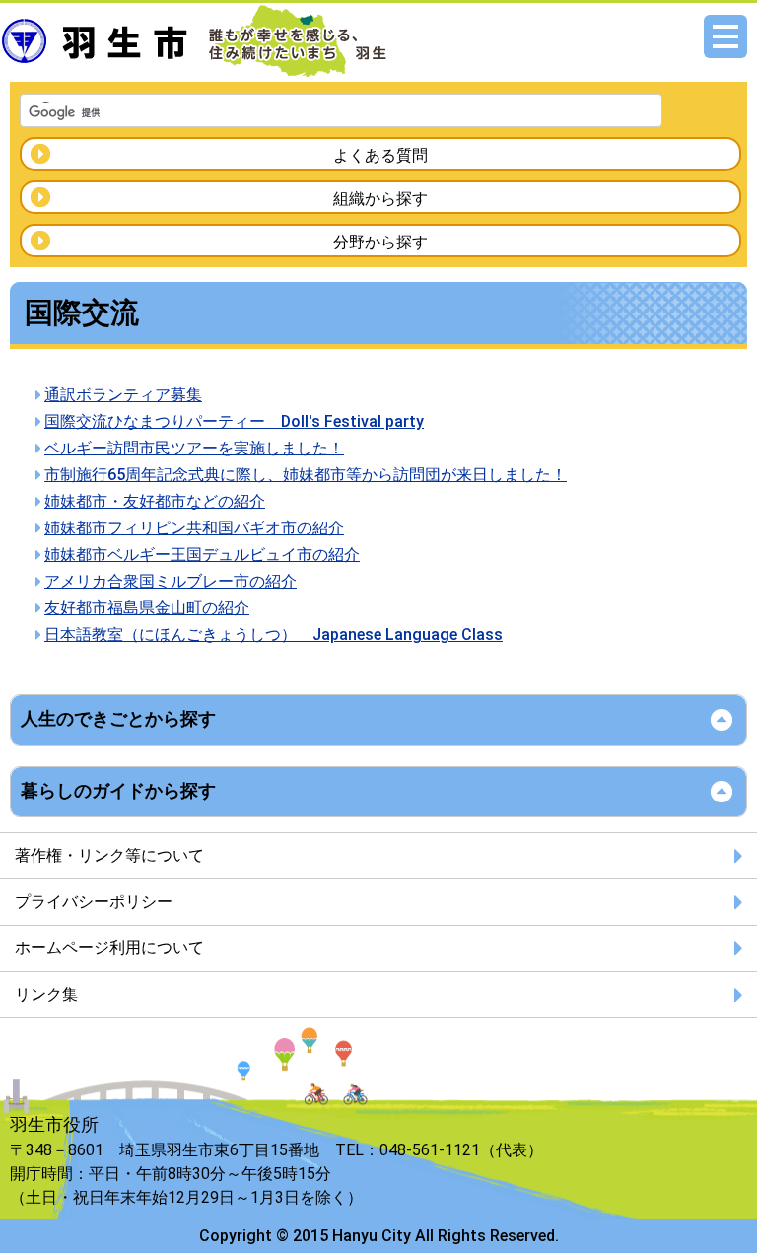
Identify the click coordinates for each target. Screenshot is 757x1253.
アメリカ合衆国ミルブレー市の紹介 (170, 581)
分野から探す (380, 242)
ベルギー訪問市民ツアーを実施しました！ (194, 448)
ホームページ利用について (109, 948)
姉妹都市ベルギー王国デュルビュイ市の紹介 (202, 554)
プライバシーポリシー (93, 901)
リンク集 (46, 994)
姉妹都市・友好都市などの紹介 (154, 501)
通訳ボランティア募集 (123, 394)
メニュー (725, 36)
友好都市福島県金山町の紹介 (146, 607)
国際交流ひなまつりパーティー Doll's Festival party (234, 421)
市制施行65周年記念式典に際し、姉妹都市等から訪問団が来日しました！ (305, 474)
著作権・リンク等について (109, 855)
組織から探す (380, 198)
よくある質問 (380, 155)
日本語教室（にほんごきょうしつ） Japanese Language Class (273, 634)
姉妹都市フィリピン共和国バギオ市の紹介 (194, 528)
